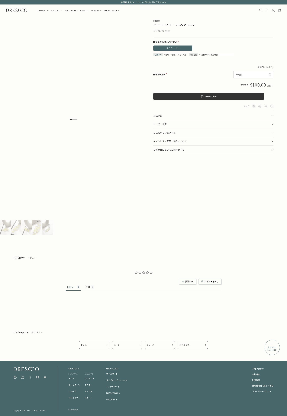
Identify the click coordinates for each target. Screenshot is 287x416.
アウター (88, 385)
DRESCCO (156, 21)
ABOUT (84, 10)
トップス (88, 391)
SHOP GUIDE (110, 10)
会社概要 (256, 374)
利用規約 (256, 380)
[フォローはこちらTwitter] (30, 377)
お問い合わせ (258, 368)
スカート (88, 397)
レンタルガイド (113, 386)
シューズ (150, 345)
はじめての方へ (113, 393)
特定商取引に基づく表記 (262, 385)
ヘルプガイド (112, 399)
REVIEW (95, 10)
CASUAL (55, 10)
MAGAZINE (71, 10)
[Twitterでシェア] (265, 106)
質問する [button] (189, 281)
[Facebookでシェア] (253, 106)
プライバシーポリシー (261, 391)
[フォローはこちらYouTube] (44, 377)
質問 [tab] (88, 286)
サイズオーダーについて (117, 380)
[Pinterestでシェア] (259, 106)
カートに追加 (211, 96)
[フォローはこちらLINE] (15, 377)
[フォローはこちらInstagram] (22, 377)
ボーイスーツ (74, 385)
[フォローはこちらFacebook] (37, 377)
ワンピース (89, 378)
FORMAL (41, 10)
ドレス (84, 345)
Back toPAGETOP (272, 348)
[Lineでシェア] (271, 106)
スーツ (117, 345)
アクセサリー (185, 345)
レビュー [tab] (71, 286)
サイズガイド (112, 373)
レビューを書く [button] (211, 281)
